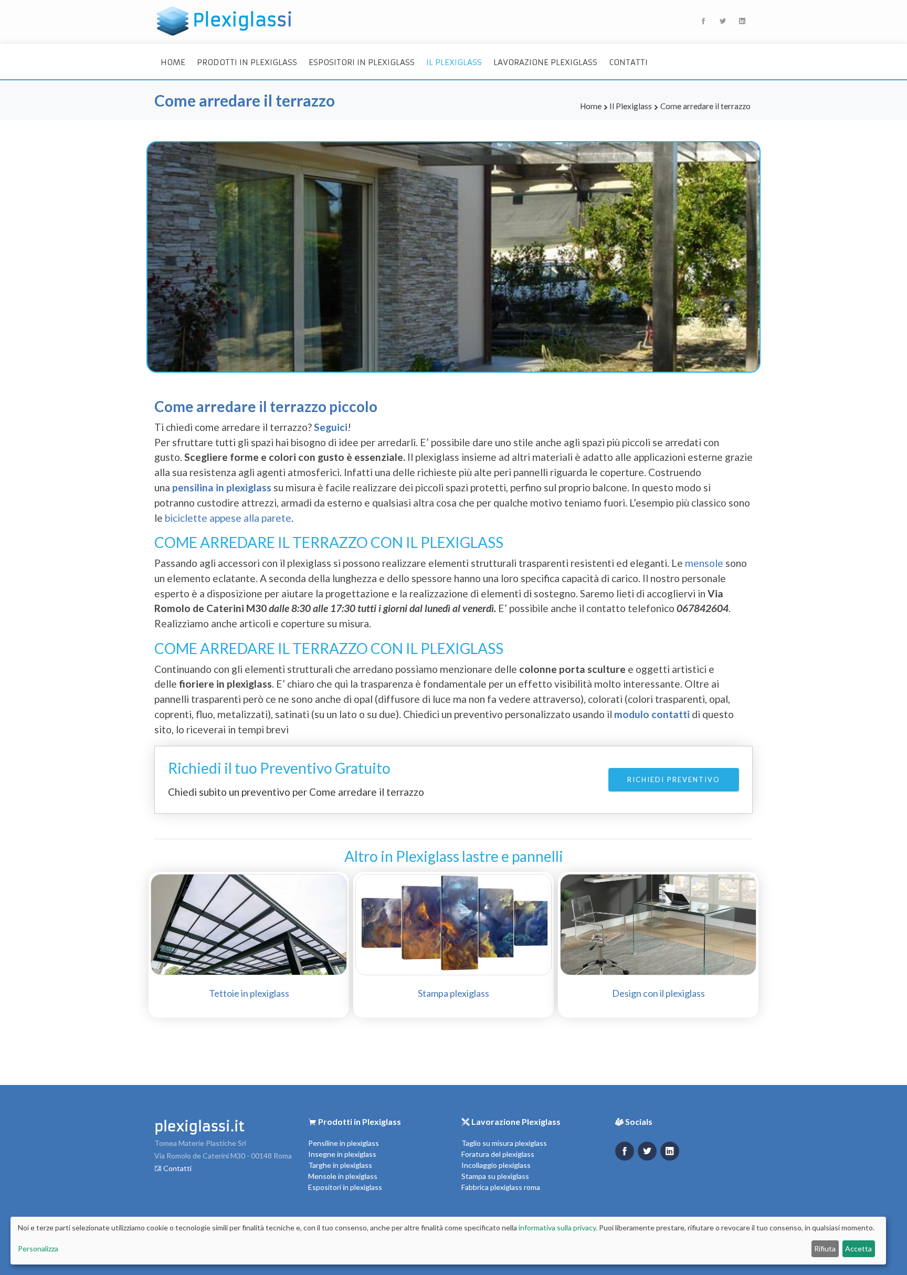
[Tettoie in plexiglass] (249, 923)
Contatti (628, 62)
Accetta (858, 1248)
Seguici (330, 427)
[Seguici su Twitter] (647, 1151)
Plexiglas (243, 20)
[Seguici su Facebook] (624, 1151)
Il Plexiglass (454, 62)
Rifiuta (825, 1248)
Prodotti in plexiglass (247, 62)
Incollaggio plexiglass (496, 1165)
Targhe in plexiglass (340, 1165)
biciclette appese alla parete (228, 518)
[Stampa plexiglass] (453, 923)
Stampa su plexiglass (495, 1176)
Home (173, 62)
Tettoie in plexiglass (249, 993)
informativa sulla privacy (557, 1227)
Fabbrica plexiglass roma (500, 1187)
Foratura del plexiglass (497, 1154)
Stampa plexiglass (453, 993)
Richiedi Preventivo (673, 779)
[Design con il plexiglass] (658, 923)
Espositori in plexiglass (362, 62)
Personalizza (38, 1248)
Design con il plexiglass (658, 993)
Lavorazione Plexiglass (545, 62)
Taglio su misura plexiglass (504, 1143)
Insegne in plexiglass (342, 1154)
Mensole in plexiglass (342, 1176)
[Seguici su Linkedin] (669, 1151)
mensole (705, 563)
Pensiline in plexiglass (343, 1143)
